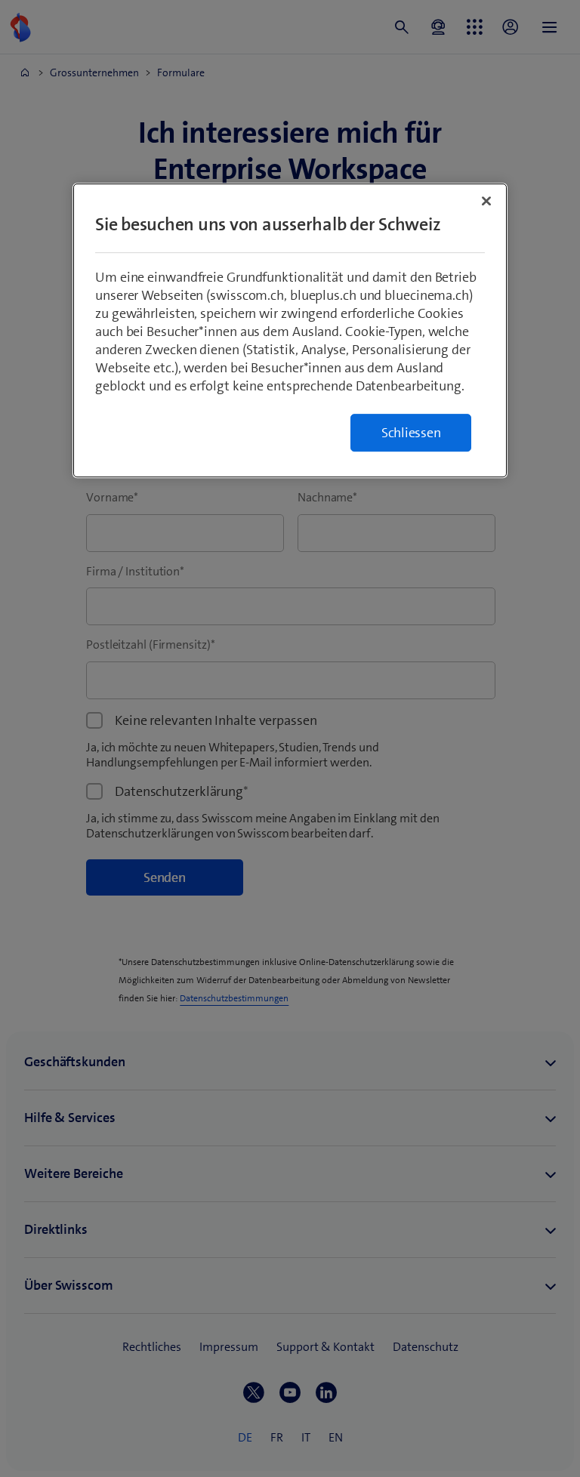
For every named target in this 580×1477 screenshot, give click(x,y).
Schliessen (411, 433)
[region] (290, 331)
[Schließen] (486, 201)
